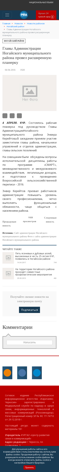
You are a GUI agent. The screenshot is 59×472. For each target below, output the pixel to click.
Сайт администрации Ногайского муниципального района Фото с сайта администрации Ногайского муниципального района (29, 236)
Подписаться (29, 310)
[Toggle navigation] (7, 15)
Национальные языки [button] (41, 2)
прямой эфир (44, 15)
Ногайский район (14, 41)
